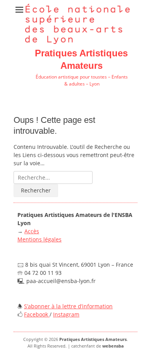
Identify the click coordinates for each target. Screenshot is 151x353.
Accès (31, 231)
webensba (113, 346)
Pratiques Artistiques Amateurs (93, 339)
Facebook (37, 314)
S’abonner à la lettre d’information (68, 306)
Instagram (66, 314)
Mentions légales (39, 239)
